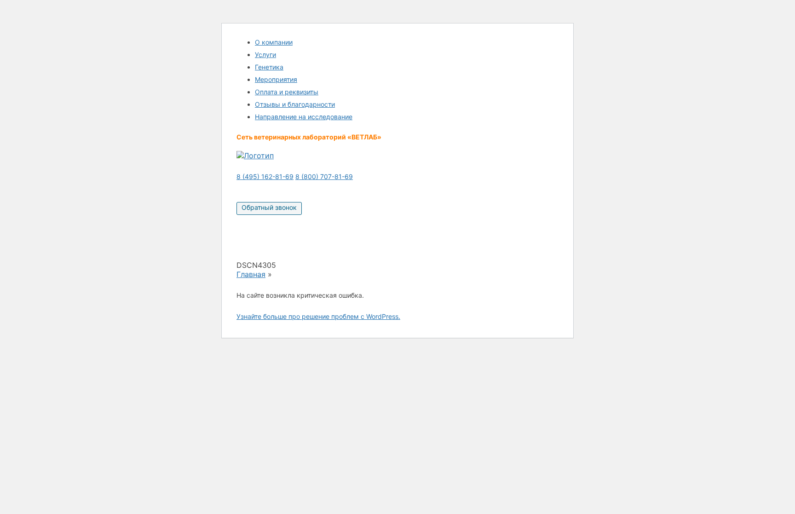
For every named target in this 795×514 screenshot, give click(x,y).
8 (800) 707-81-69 (324, 176)
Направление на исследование (303, 117)
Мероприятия (276, 79)
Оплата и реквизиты (286, 92)
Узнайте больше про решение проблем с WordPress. (318, 316)
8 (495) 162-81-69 (265, 176)
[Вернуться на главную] (255, 155)
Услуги (265, 54)
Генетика (269, 67)
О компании (274, 42)
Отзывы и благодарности (295, 104)
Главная (250, 274)
